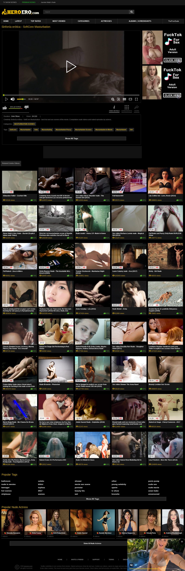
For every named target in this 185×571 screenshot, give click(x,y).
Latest (18, 21)
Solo (36, 130)
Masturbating (47, 130)
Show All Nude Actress (92, 543)
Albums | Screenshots (140, 21)
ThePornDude (173, 21)
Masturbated (121, 130)
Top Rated (36, 21)
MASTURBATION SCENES (24, 124)
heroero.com (28, 566)
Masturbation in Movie (103, 130)
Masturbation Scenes (83, 130)
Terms (111, 559)
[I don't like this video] (26, 109)
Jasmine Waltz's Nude (48, 2)
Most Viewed (59, 21)
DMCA (125, 559)
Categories (83, 21)
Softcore (13, 130)
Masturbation (25, 130)
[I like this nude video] (4, 109)
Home (6, 21)
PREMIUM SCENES (28, 2)
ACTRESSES (106, 21)
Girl (131, 130)
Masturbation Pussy (63, 130)
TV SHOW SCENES (10, 2)
